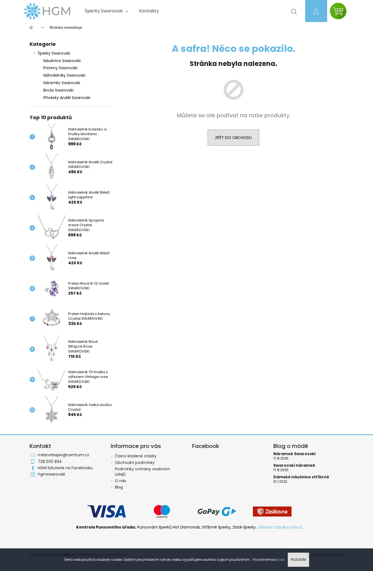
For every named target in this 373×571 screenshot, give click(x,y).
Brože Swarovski (58, 90)
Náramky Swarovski (61, 83)
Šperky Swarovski (54, 53)
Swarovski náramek (294, 465)
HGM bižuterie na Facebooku (65, 468)
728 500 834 (50, 461)
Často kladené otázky (136, 456)
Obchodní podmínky (135, 462)
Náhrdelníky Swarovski (64, 75)
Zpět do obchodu (233, 137)
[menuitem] (106, 11)
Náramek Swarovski (294, 454)
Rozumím (298, 559)
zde (281, 559)
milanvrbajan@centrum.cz (63, 455)
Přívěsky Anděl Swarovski (66, 97)
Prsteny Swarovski (60, 68)
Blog (119, 487)
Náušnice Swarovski (62, 60)
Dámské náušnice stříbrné (301, 477)
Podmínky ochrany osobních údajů (142, 471)
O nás (120, 481)
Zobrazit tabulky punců (280, 527)
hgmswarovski (51, 474)
